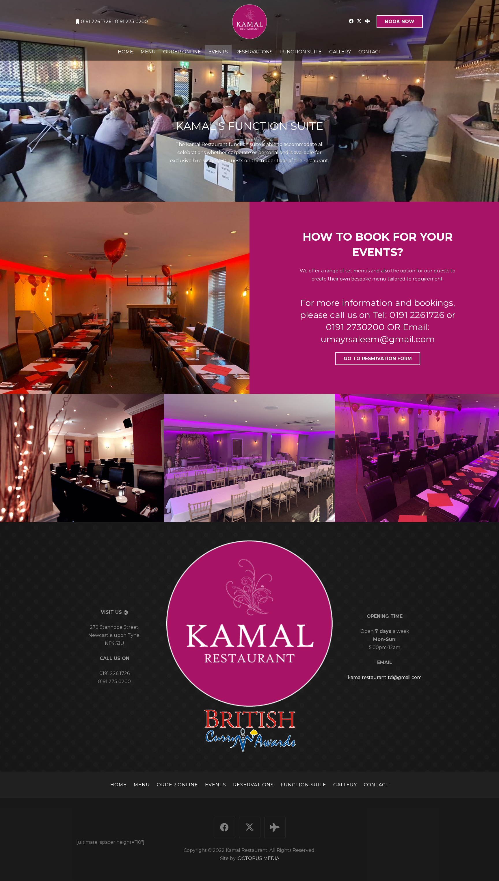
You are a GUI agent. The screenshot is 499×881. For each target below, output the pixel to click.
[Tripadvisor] (367, 21)
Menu (142, 785)
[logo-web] (249, 21)
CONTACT (376, 785)
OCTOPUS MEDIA (258, 858)
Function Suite (303, 785)
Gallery (345, 785)
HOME (118, 785)
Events (215, 785)
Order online (177, 785)
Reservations (253, 785)
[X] (359, 21)
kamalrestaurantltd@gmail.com (385, 677)
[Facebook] (351, 21)
